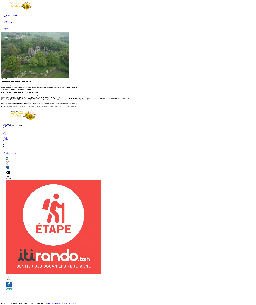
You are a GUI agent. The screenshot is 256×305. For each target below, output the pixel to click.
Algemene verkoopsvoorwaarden (10, 153)
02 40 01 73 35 (62, 106)
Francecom (48, 303)
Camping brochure (7, 152)
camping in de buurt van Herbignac (20, 106)
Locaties (5, 16)
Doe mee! (5, 127)
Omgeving (5, 21)
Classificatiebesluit (7, 154)
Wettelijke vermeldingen (71, 303)
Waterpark (5, 17)
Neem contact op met (7, 22)
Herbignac (3, 108)
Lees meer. (48, 95)
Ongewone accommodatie (11, 15)
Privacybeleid (54, 303)
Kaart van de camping (7, 151)
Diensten (5, 20)
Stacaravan (8, 14)
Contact (4, 29)
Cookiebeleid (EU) (61, 303)
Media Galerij (6, 28)
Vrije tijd (5, 18)
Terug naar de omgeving (6, 85)
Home (4, 11)
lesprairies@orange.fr (7, 124)
